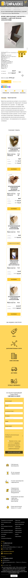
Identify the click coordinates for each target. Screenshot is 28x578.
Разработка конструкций (7, 520)
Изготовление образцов (7, 530)
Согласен (14, 575)
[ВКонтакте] (2, 87)
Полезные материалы (6, 538)
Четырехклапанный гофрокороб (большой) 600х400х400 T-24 (14, 188)
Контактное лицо (9, 411)
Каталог (9, 7)
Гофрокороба (16, 9)
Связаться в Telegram (8, 551)
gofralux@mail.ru (6, 545)
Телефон (7, 416)
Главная (3, 7)
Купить (6, 81)
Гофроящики (18, 536)
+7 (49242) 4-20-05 (8, 558)
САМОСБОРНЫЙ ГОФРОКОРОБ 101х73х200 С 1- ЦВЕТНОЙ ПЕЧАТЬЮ (14, 263)
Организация (8, 401)
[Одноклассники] (4, 87)
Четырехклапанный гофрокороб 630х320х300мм (14, 298)
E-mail (7, 405)
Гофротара (16, 7)
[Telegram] (7, 87)
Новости (3, 536)
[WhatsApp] (6, 87)
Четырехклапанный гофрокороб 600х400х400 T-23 (14, 150)
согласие (23, 570)
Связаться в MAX (7, 553)
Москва (2, 541)
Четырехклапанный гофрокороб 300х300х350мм (14, 227)
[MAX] (9, 87)
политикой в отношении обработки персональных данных (14, 571)
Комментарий (8, 426)
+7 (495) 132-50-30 (26, 20)
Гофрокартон (18, 528)
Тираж (6, 421)
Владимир (3, 556)
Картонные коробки (6, 9)
